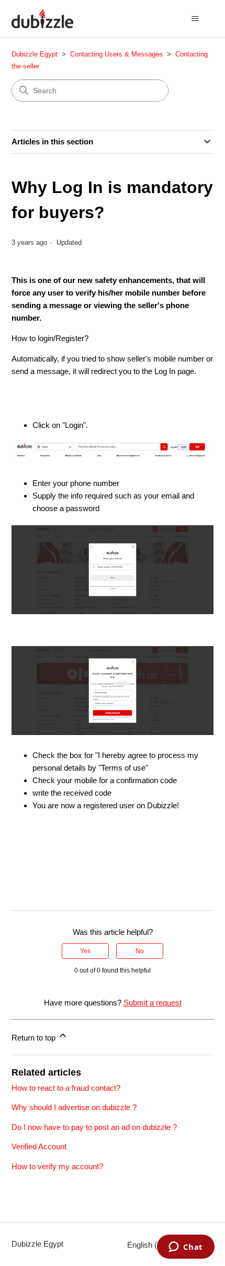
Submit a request (152, 1002)
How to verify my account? (57, 1166)
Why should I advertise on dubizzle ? (74, 1107)
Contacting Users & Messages (116, 54)
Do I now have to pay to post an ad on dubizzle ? (94, 1127)
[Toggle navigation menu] (195, 18)
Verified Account (39, 1146)
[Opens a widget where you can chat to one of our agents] (185, 1248)
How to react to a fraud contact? (66, 1087)
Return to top (35, 1037)
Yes (85, 951)
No (140, 951)
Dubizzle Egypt (35, 54)
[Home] (42, 18)
